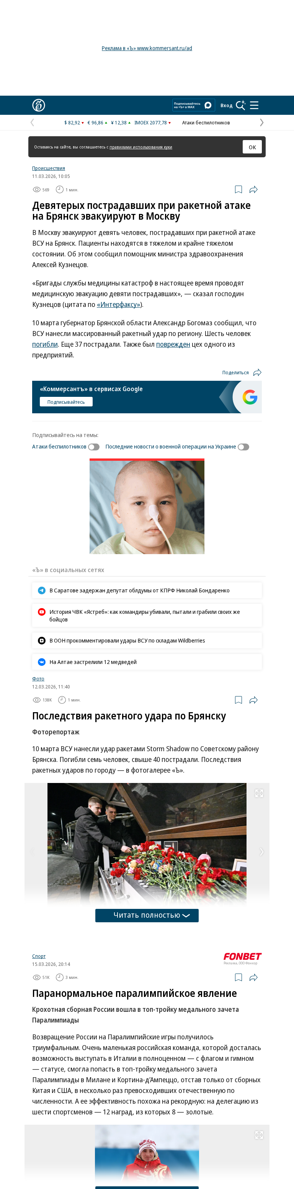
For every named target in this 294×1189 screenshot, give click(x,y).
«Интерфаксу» (118, 304)
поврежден (173, 344)
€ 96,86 (95, 122)
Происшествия (48, 168)
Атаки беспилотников (206, 122)
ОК (252, 147)
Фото (38, 678)
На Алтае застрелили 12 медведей (93, 661)
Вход (226, 105)
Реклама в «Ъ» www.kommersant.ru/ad (147, 48)
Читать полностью (147, 915)
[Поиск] (241, 105)
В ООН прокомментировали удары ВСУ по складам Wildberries (127, 640)
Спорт (39, 956)
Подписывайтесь (66, 401)
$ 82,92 (72, 122)
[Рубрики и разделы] (254, 105)
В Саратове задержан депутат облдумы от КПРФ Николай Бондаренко (139, 590)
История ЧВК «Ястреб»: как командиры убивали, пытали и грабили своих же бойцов (144, 615)
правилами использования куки (140, 147)
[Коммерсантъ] (38, 105)
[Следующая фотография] (262, 852)
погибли (45, 344)
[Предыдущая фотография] (32, 852)
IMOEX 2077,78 (150, 122)
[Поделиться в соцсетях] (253, 189)
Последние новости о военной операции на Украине (170, 446)
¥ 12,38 (119, 122)
